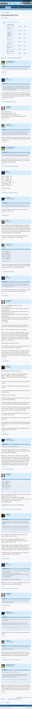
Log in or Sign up (27, 1)
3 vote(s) (19, 53)
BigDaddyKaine (9, 101)
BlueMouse (13, 166)
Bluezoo (3, 509)
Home (3, 7)
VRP (7, 78)
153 (15, 699)
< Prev (2, 699)
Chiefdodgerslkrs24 (10, 61)
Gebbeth (8, 366)
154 (17, 699)
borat (7, 220)
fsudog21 (3, 271)
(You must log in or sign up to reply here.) (23, 697)
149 (8, 699)
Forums (13, 7)
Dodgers (8, 7)
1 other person (15, 509)
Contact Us (27, 705)
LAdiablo (3, 588)
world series (6, 17)
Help (30, 705)
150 (10, 699)
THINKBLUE (9, 106)
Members (19, 7)
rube (6, 509)
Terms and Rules (28, 707)
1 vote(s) (19, 26)
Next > (20, 699)
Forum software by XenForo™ (5, 707)
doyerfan (3, 101)
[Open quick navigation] (30, 12)
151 (12, 699)
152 (14, 699)
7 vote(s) (19, 34)
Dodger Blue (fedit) (4, 705)
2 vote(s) (19, 45)
